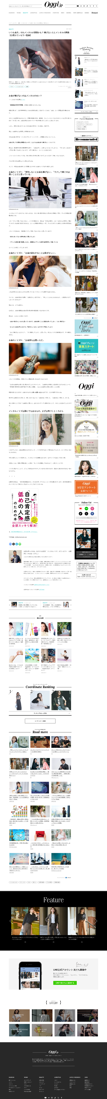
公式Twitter (41, 589)
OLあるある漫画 (27, 1091)
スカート (11, 1084)
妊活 (71, 1085)
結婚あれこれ (72, 1084)
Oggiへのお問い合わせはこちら (86, 576)
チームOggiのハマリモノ (59, 1089)
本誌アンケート (88, 1087)
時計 (10, 1089)
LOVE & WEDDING (45, 13)
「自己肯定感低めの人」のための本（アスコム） (24, 531)
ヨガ (29, 882)
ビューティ (15, 23)
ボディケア (89, 124)
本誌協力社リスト (88, 1084)
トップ (10, 23)
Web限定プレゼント (89, 1085)
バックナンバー (86, 556)
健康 (19, 23)
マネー (12, 86)
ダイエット (41, 1091)
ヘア (87, 122)
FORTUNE (56, 13)
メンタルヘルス (24, 23)
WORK (19, 13)
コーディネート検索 (40, 721)
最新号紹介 (87, 1082)
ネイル (79, 126)
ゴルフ (55, 1080)
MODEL (68, 13)
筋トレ (34, 882)
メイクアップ (81, 124)
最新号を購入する (86, 552)
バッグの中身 (27, 1089)
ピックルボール (57, 1082)
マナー (25, 1087)
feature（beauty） (82, 128)
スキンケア (80, 122)
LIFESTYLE (33, 13)
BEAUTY (25, 13)
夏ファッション (12, 1080)
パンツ (10, 1082)
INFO (62, 13)
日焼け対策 (41, 1080)
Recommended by (61, 877)
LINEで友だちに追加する (65, 983)
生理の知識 (41, 882)
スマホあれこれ (27, 1085)
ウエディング (72, 1082)
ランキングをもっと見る (40, 713)
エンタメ (56, 1084)
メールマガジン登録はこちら (86, 517)
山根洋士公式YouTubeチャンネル (41, 584)
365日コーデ (11, 1091)
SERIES (87, 13)
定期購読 (81, 554)
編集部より (87, 1080)
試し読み (92, 554)
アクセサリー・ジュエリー (14, 1087)
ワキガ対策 (49, 882)
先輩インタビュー (28, 1082)
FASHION (11, 13)
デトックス (22, 882)
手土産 (55, 1085)
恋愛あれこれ (72, 1080)
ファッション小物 (13, 1085)
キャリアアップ (27, 1080)
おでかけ (56, 1087)
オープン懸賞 (87, 1089)
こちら (23, 99)
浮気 (71, 1087)
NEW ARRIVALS (77, 13)
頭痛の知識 (57, 882)
